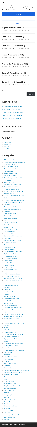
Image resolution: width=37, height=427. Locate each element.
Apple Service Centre (10, 175)
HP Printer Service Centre (11, 276)
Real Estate (7, 361)
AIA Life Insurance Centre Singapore (12, 112)
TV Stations (7, 408)
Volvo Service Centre (10, 417)
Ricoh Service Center (10, 368)
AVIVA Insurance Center (11, 187)
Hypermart (7, 283)
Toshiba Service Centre (10, 404)
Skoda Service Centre (10, 383)
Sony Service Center (10, 388)
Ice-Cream (7, 287)
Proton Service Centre (10, 357)
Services (6, 377)
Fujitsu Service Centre (10, 256)
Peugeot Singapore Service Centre (14, 350)
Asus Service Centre (10, 182)
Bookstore (7, 204)
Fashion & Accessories (10, 243)
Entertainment (8, 238)
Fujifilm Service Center (10, 254)
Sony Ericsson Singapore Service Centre (15, 386)
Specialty (6, 392)
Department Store (9, 234)
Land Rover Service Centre (11, 298)
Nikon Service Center (10, 330)
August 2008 (8, 144)
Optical (6, 341)
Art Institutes (8, 180)
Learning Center (8, 303)
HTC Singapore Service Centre (13, 278)
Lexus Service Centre (10, 310)
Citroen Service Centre (10, 222)
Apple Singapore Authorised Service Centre (16, 178)
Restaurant (7, 365)
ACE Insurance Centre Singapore (11, 118)
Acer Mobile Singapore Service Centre (15, 162)
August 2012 (7, 142)
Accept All (18, 14)
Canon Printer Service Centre (12, 209)
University (7, 413)
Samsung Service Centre (11, 374)
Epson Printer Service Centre (12, 240)
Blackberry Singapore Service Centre (14, 200)
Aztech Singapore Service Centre (13, 191)
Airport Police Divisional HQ (13, 28)
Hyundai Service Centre (11, 285)
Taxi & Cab (7, 401)
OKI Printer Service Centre (11, 336)
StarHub (6, 397)
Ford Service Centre (9, 247)
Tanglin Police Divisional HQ (13, 82)
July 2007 (6, 149)
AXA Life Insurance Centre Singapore (12, 106)
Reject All (18, 23)
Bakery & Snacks (9, 193)
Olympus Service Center (11, 339)
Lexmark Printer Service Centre (13, 307)
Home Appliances (9, 265)
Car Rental (7, 211)
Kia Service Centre (9, 296)
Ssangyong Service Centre (11, 395)
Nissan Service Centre (10, 332)
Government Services (10, 258)
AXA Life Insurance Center (11, 189)
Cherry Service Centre (10, 213)
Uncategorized (8, 410)
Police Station (25, 30)
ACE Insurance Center (10, 160)
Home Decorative (9, 267)
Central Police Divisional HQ (13, 46)
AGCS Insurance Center (11, 166)
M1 (5, 312)
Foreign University (9, 249)
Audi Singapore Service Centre (13, 184)
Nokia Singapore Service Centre (13, 334)
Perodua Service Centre (11, 345)
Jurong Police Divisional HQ (13, 55)
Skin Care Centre (9, 381)
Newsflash (7, 325)
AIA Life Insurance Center (11, 169)
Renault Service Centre (10, 363)
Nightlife (6, 327)
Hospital (6, 272)
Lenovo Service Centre (10, 305)
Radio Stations (8, 359)
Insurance (7, 289)
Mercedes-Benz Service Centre (13, 316)
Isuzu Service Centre (10, 292)
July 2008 (6, 146)
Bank (5, 198)
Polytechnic (7, 354)
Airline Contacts (8, 171)
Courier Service (8, 227)
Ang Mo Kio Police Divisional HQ (15, 64)
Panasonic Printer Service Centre (13, 343)
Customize (18, 19)
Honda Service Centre (10, 269)
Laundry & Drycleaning (10, 301)
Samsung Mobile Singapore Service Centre (16, 370)
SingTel (6, 379)
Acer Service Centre (9, 164)
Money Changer (8, 321)
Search (4, 91)
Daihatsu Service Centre (11, 229)
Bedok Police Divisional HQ (13, 37)
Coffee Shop (7, 225)
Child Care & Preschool (10, 218)
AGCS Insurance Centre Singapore (12, 115)
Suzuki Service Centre (10, 399)
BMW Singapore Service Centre (13, 202)
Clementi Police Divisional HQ (14, 73)
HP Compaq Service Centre (12, 274)
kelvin (16, 30)
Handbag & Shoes (9, 263)
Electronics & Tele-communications (14, 236)
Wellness (6, 419)
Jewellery (6, 294)
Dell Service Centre (9, 231)
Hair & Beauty (8, 260)
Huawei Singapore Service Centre (14, 281)
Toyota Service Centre (10, 406)
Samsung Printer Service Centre (13, 372)
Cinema (6, 220)
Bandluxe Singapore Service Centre (14, 196)
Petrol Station (8, 348)
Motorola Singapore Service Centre (14, 323)
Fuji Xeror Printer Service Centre (13, 251)
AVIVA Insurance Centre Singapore (12, 109)
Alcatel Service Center (10, 173)
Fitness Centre (8, 245)
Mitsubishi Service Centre (11, 319)
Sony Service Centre (10, 390)
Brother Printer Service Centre (12, 207)
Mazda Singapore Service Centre (13, 314)
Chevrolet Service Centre (11, 216)
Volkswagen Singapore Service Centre (15, 415)
